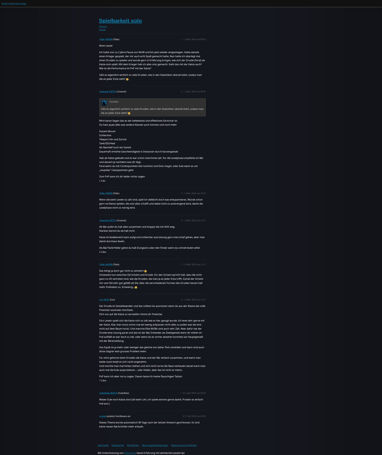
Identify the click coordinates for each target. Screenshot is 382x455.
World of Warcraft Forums (13, 3)
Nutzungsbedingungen (155, 445)
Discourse (129, 453)
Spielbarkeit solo (120, 21)
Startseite (103, 445)
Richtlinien (133, 445)
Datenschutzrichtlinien (184, 445)
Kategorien (118, 445)
